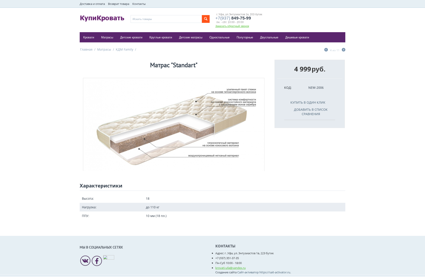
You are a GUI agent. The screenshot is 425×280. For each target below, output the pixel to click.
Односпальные (219, 37)
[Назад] (326, 50)
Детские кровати (131, 37)
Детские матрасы (190, 37)
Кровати (88, 37)
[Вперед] (343, 50)
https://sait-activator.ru (274, 272)
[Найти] (206, 19)
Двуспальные (269, 37)
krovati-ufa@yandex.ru (230, 268)
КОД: (288, 87)
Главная (86, 49)
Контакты (139, 4)
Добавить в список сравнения (311, 111)
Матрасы (107, 37)
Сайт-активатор (248, 272)
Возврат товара (118, 4)
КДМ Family (124, 49)
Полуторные (245, 37)
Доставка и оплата (92, 4)
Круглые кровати (160, 37)
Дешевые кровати (297, 37)
